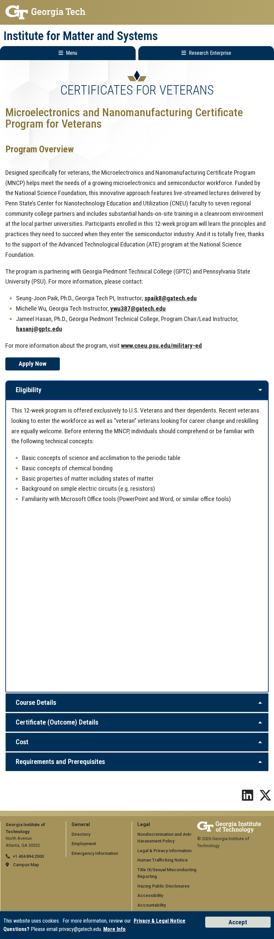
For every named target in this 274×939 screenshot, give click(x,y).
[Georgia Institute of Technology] (137, 12)
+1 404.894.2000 (28, 856)
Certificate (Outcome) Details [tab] (57, 722)
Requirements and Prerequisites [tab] (60, 762)
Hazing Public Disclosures (163, 886)
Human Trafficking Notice (162, 860)
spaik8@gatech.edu (170, 298)
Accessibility (150, 895)
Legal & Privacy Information (164, 850)
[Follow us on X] (265, 798)
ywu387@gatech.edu (138, 308)
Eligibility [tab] (28, 390)
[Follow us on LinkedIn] (247, 798)
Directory (81, 834)
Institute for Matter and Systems (81, 36)
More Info (114, 929)
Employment (84, 843)
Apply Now (32, 363)
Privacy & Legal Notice (159, 921)
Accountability (151, 905)
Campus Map (26, 864)
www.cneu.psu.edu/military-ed (161, 345)
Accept (238, 922)
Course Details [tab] (36, 702)
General (81, 824)
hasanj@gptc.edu (39, 329)
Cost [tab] (22, 742)
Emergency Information (95, 853)
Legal (143, 824)
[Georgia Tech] (229, 824)
